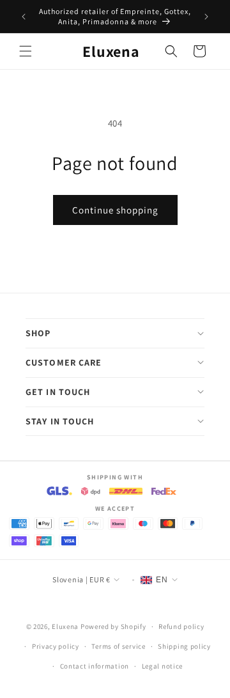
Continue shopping (115, 210)
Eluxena (65, 626)
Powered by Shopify (113, 626)
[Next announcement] (206, 17)
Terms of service (118, 646)
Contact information (94, 666)
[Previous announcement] (24, 17)
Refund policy (181, 626)
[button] (26, 51)
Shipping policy (184, 646)
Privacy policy (55, 646)
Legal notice (162, 666)
